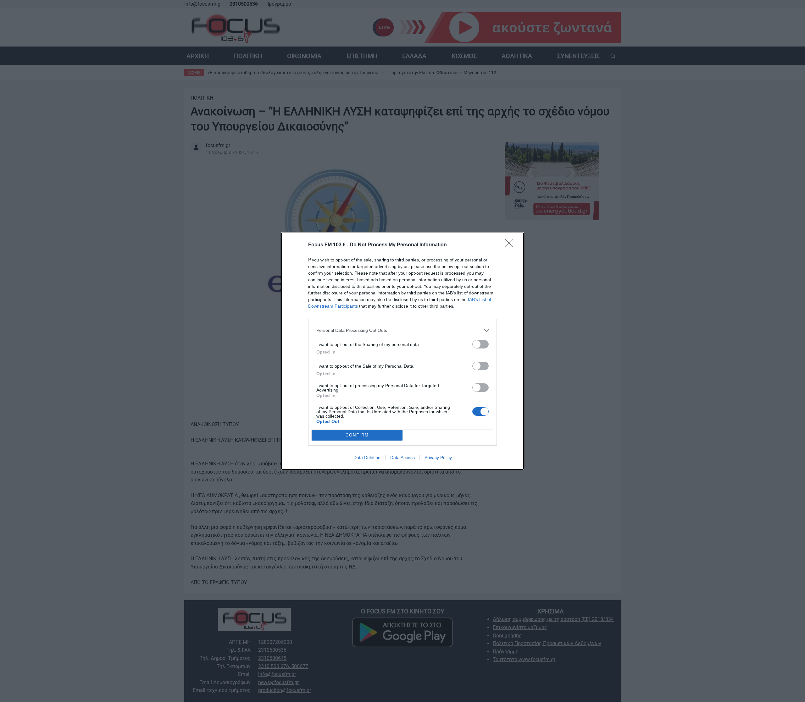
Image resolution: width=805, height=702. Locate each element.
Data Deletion (366, 457)
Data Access (402, 457)
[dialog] (402, 351)
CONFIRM (357, 435)
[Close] (511, 245)
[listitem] (402, 330)
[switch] (480, 344)
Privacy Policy (438, 457)
